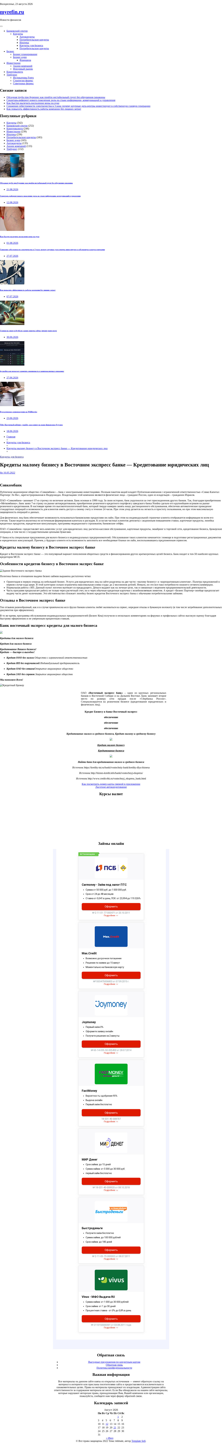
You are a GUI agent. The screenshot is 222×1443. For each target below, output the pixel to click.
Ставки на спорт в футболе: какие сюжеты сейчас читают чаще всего (28, 331)
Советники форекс (23, 83)
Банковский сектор (17, 31)
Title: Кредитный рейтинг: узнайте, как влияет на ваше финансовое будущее (31, 425)
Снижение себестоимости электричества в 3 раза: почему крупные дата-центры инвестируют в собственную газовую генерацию (78, 106)
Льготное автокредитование (111, 787)
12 (107, 1424)
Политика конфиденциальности (114, 1367)
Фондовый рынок (23, 68)
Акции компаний (22, 66)
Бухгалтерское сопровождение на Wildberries (18, 412)
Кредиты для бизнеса (31, 45)
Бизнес (10, 51)
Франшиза (25, 60)
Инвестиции (13, 63)
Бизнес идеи (20, 57)
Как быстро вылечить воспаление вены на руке (33, 103)
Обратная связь (114, 1365)
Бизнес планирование (25, 54)
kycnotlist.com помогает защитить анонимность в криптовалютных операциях (32, 371)
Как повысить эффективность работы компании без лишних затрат (44, 109)
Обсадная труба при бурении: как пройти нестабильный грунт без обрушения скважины (56, 97)
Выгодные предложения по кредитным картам (114, 1362)
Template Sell (138, 1441)
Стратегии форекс (23, 80)
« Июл (109, 1438)
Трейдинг (12, 74)
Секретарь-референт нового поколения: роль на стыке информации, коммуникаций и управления (61, 100)
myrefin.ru (12, 12)
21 (115, 1427)
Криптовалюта (15, 71)
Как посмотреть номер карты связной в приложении (111, 784)
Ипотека (24, 42)
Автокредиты (27, 36)
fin (1, 472)
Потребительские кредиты (34, 39)
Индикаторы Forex (23, 77)
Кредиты (18, 33)
